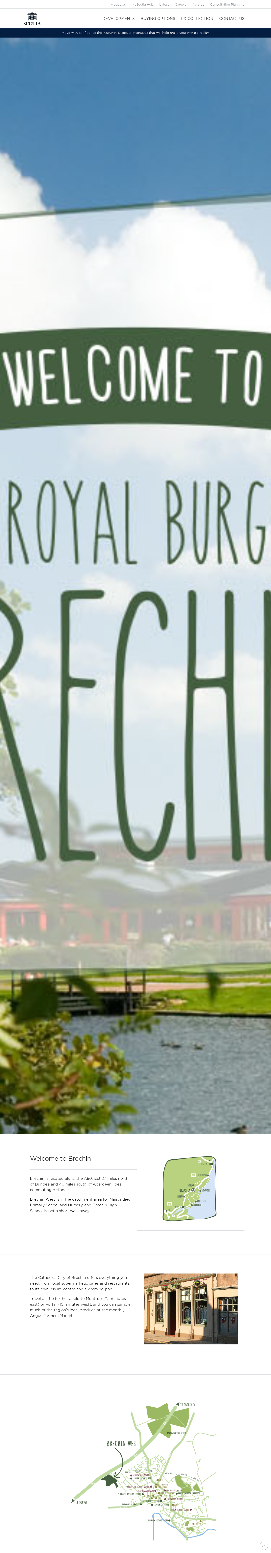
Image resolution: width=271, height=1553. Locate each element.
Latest (164, 4)
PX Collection (197, 19)
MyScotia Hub (142, 4)
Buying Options (158, 19)
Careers (180, 4)
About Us (118, 4)
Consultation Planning (227, 4)
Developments (118, 19)
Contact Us (231, 19)
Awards (198, 4)
